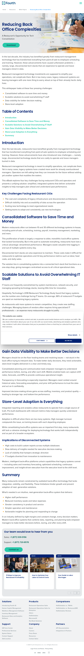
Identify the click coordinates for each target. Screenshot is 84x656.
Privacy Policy (49, 649)
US (35, 653)
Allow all (68, 340)
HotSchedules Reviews (63, 611)
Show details (72, 335)
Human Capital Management (11, 608)
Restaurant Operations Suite (38, 605)
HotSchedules (33, 616)
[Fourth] (9, 3)
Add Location (6, 639)
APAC (43, 653)
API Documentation (62, 628)
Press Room (33, 633)
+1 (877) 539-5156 (18, 537)
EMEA (39, 653)
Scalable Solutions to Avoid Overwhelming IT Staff (28, 124)
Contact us (14, 550)
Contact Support (7, 636)
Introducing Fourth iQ (9, 605)
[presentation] (71, 592)
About (31, 628)
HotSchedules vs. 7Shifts (64, 605)
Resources (12, 10)
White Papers (23, 10)
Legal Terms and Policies (37, 649)
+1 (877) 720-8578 (20, 542)
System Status (6, 633)
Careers (31, 631)
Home (4, 10)
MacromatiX (33, 618)
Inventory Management (9, 613)
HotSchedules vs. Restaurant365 (67, 608)
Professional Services (9, 631)
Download (11, 45)
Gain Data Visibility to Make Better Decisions (26, 128)
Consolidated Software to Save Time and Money (27, 121)
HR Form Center (7, 628)
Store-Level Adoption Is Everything (21, 131)
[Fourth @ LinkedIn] (49, 653)
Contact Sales (33, 639)
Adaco (31, 613)
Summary (9, 135)
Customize (40, 340)
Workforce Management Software (13, 611)
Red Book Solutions (35, 621)
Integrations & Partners (63, 631)
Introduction (10, 117)
